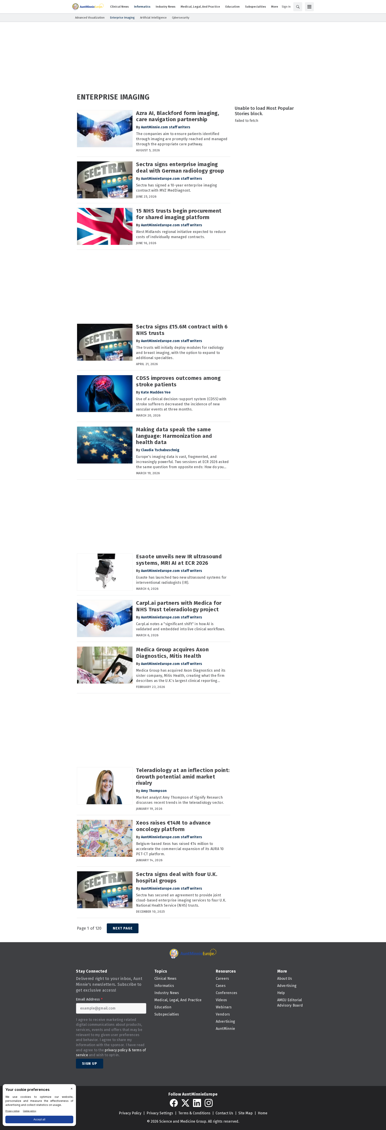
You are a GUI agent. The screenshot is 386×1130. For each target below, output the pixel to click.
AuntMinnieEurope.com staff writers (171, 178)
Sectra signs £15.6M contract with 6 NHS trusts (182, 330)
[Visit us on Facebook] (174, 1103)
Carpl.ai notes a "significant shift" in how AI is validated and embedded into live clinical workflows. (180, 626)
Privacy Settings (160, 1113)
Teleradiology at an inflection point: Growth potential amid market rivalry (183, 776)
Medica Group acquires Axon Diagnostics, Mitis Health (172, 652)
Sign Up (89, 1063)
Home (262, 1113)
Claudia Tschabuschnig (160, 450)
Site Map (245, 1113)
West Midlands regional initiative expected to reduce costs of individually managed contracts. (181, 234)
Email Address (89, 999)
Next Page (122, 928)
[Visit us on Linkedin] (197, 1103)
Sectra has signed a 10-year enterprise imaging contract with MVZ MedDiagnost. (176, 188)
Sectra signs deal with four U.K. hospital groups (176, 877)
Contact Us (224, 1113)
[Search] (297, 6)
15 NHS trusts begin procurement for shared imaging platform (179, 214)
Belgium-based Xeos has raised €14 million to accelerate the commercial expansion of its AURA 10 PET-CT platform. (180, 849)
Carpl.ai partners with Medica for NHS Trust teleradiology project (179, 606)
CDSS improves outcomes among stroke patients (178, 381)
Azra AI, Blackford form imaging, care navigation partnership (177, 116)
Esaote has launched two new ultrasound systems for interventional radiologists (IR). (181, 580)
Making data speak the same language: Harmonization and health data (174, 436)
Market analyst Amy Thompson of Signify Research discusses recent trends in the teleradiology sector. (180, 800)
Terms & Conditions (194, 1113)
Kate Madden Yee (156, 392)
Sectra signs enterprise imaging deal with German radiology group (180, 167)
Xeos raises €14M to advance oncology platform (173, 826)
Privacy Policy (130, 1113)
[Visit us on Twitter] (185, 1103)
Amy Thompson (154, 791)
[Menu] (309, 6)
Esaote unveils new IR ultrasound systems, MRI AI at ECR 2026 (179, 559)
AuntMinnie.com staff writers (165, 127)
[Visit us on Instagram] (209, 1103)
